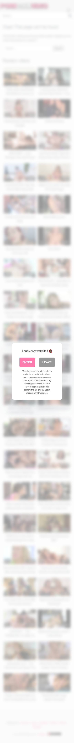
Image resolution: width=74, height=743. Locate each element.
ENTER (27, 362)
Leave (47, 362)
